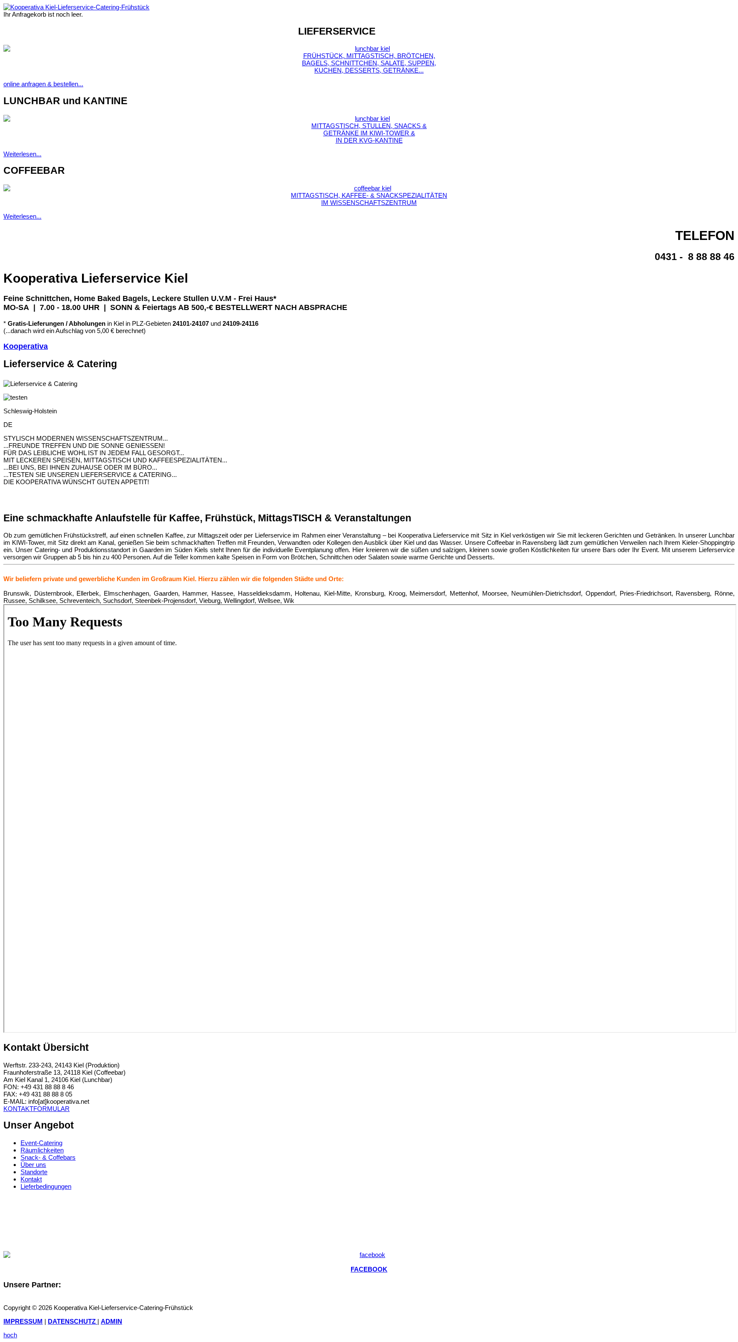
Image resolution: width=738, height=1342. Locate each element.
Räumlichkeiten (42, 1150)
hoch (10, 1335)
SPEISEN (73, 29)
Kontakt (31, 1179)
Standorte (33, 1171)
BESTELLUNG (227, 29)
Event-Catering (41, 1142)
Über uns (33, 1164)
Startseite (39, 29)
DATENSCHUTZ (72, 1321)
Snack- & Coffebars (48, 1157)
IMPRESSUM (23, 1321)
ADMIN (111, 1321)
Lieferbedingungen (45, 1186)
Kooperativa (25, 346)
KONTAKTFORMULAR (36, 1108)
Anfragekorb (273, 29)
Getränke (105, 29)
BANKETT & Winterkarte (164, 29)
